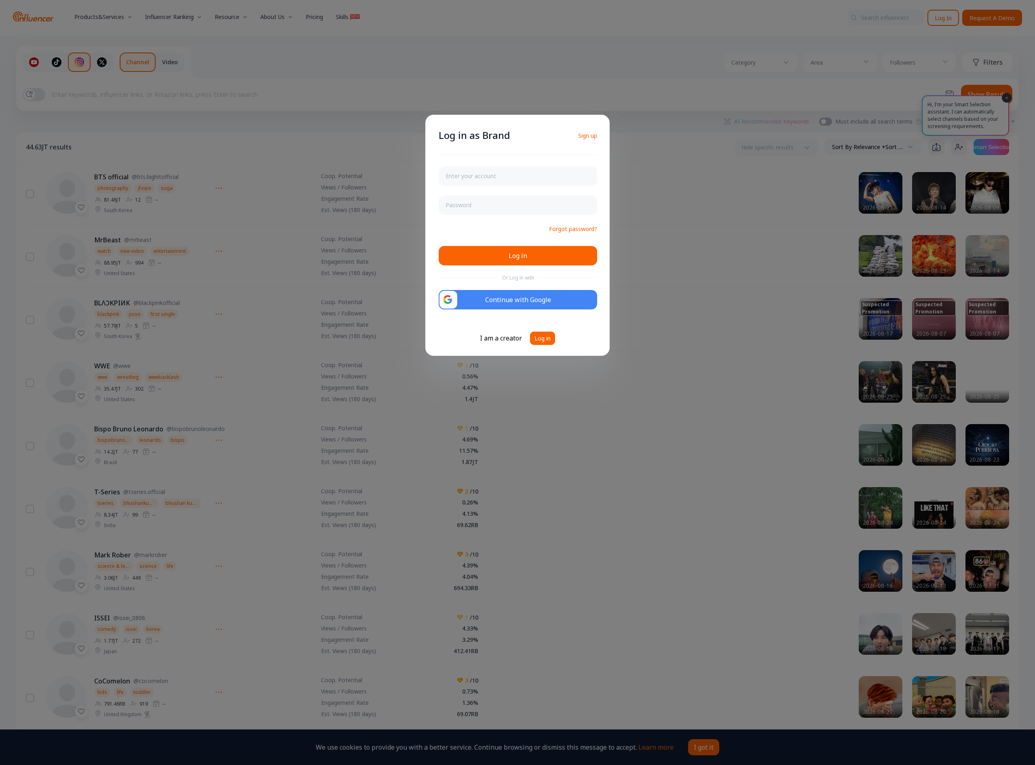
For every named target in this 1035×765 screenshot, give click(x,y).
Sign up (587, 135)
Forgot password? (573, 229)
